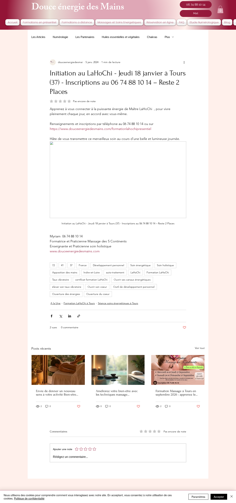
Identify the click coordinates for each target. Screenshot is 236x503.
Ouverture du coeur (98, 294)
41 (62, 265)
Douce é (47, 8)
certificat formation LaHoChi (91, 279)
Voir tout (200, 348)
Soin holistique (165, 265)
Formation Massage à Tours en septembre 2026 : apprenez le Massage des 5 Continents (176, 392)
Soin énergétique (140, 265)
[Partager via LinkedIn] (69, 316)
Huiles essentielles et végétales (121, 37)
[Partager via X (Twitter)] (60, 316)
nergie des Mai (89, 8)
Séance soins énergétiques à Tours (118, 303)
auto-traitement (115, 272)
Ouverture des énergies (66, 294)
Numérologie (60, 37)
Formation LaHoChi (158, 272)
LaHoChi (135, 272)
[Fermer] (231, 496)
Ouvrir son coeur (97, 286)
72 (53, 265)
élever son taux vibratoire (66, 286)
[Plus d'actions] (184, 62)
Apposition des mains (64, 272)
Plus (167, 37)
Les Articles (38, 37)
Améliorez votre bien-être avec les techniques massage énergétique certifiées (117, 392)
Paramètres (198, 497)
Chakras (152, 37)
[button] (220, 9)
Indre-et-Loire (92, 272)
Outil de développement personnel (134, 286)
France (83, 265)
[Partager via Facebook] (51, 316)
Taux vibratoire (60, 279)
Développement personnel (108, 265)
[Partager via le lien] (78, 316)
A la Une (55, 303)
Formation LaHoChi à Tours (79, 303)
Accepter (219, 497)
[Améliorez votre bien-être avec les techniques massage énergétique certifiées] (118, 370)
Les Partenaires (84, 37)
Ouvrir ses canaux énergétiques (132, 279)
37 (71, 265)
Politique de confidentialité (29, 498)
